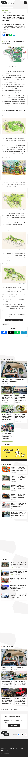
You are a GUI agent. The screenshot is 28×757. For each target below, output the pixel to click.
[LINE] (10, 35)
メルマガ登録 (14, 725)
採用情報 (2, 750)
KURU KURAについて (5, 748)
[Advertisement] (14, 529)
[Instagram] (25, 734)
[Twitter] (7, 35)
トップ (2, 709)
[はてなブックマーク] (14, 35)
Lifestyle (6, 709)
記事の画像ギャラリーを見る (14, 320)
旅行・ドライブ (5, 324)
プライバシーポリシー (20, 748)
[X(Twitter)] (22, 734)
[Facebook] (3, 35)
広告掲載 (12, 748)
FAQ (7, 750)
